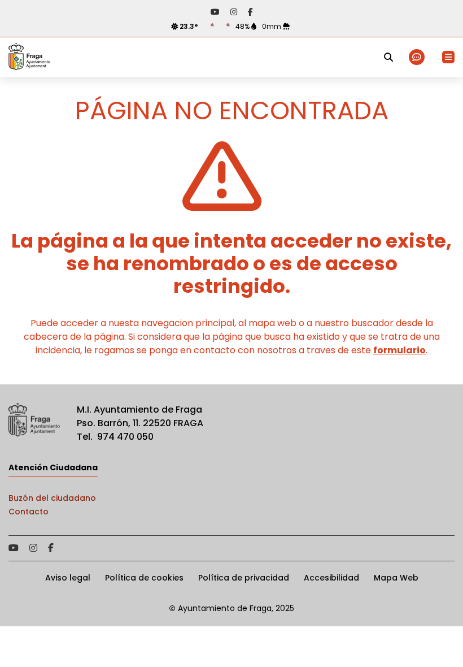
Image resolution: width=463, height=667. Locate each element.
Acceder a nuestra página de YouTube (215, 12)
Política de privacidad (243, 577)
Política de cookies (144, 577)
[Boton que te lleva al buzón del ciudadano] (417, 57)
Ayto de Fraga (29, 57)
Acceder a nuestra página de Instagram (233, 12)
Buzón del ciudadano (52, 498)
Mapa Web (396, 577)
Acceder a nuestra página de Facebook (250, 12)
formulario (399, 350)
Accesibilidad (331, 577)
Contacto (28, 511)
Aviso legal (67, 577)
